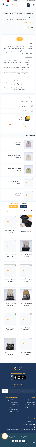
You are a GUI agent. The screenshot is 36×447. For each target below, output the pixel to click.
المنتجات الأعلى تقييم (29, 407)
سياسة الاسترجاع (13, 407)
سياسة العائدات (13, 409)
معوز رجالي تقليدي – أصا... (10, 352)
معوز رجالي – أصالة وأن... (10, 303)
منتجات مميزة (31, 400)
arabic (4, 1)
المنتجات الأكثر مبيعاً (29, 404)
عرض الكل (6, 211)
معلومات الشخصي (13, 400)
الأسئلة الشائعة (14, 411)
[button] (20, 377)
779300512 (32, 1)
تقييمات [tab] (13, 39)
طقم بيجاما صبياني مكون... (26, 230)
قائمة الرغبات (14, 402)
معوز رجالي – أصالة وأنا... (26, 254)
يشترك (4, 391)
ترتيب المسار (14, 404)
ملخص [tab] (19, 39)
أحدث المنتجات (31, 402)
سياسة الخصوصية (13, 444)
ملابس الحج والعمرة (10, 230)
